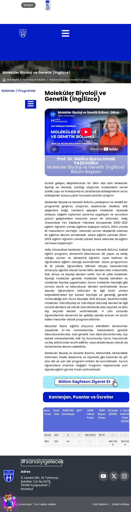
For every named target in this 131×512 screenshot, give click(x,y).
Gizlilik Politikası (120, 504)
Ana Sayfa (13, 79)
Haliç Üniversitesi (21, 504)
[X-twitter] (114, 476)
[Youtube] (103, 476)
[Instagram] (124, 476)
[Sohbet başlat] (9, 502)
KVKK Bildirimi (100, 504)
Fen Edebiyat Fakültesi (34, 79)
